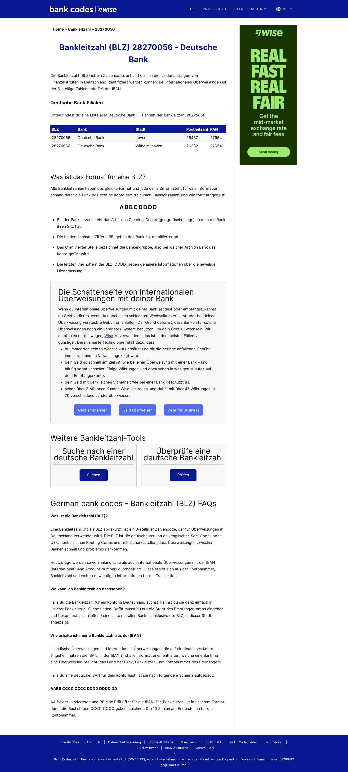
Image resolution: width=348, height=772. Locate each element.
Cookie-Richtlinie (160, 742)
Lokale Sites (70, 742)
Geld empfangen (92, 410)
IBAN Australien (176, 748)
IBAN (239, 9)
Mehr (257, 9)
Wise (108, 335)
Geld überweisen (137, 410)
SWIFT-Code (215, 9)
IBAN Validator (147, 748)
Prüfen (183, 474)
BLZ (191, 9)
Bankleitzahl (79, 29)
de (285, 9)
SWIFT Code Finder (243, 742)
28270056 (105, 29)
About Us (94, 742)
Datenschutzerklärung (124, 742)
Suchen (93, 474)
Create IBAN (205, 748)
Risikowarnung (191, 742)
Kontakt (215, 742)
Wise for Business (183, 410)
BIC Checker (274, 742)
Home (58, 29)
